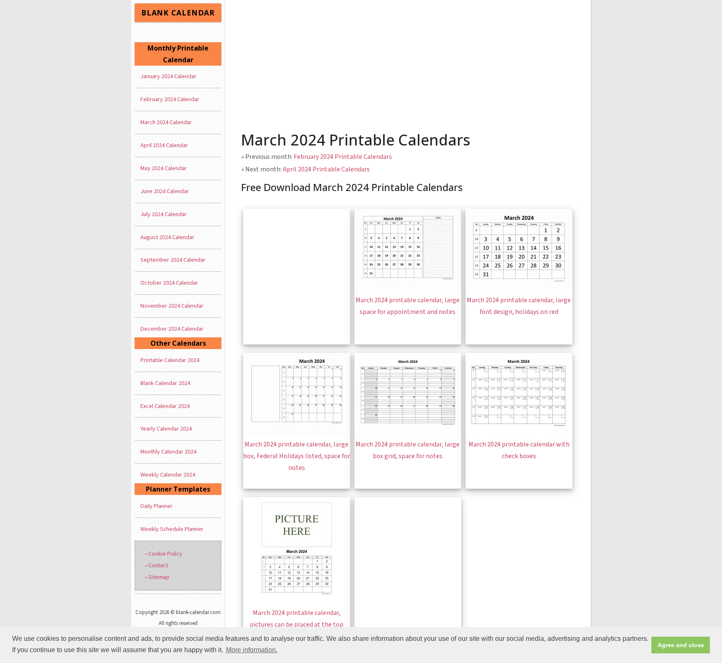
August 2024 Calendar (167, 237)
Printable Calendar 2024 (169, 360)
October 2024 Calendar (169, 282)
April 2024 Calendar (164, 145)
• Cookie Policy (163, 553)
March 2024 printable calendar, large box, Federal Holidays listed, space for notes (296, 456)
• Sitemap (157, 577)
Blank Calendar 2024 (165, 383)
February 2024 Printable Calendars (343, 156)
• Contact (156, 565)
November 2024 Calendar (171, 305)
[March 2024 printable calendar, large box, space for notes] (297, 432)
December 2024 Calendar (171, 328)
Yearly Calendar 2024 (166, 428)
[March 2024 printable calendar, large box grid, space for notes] (408, 432)
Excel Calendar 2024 (165, 406)
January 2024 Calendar (168, 76)
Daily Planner (156, 506)
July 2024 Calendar (163, 214)
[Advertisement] (408, 62)
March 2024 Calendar (166, 122)
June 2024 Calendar (164, 191)
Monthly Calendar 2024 (168, 451)
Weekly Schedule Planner (171, 529)
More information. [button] (251, 649)
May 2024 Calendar (163, 168)
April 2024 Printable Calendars (326, 169)
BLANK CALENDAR (178, 13)
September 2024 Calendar (173, 259)
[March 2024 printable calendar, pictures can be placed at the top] (297, 601)
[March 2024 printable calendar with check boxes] (519, 432)
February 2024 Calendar (169, 99)
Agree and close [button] (681, 645)
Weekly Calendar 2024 (167, 474)
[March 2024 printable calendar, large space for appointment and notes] (408, 288)
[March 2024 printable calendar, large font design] (519, 288)
